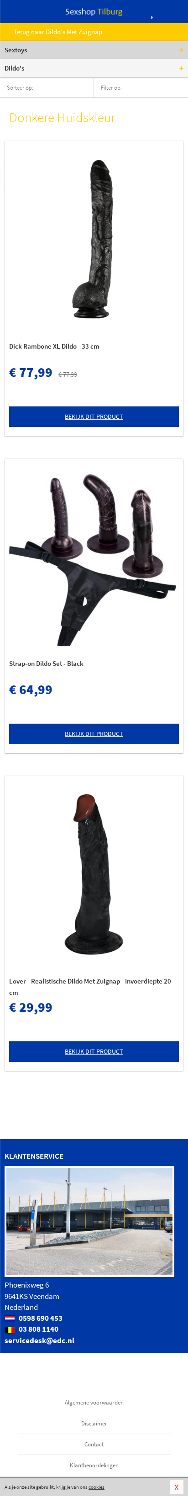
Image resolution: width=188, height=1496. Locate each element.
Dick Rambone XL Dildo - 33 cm (54, 346)
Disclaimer (94, 1423)
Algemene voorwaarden (94, 1402)
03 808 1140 (37, 1329)
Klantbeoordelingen (94, 1465)
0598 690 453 (40, 1318)
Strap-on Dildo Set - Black (46, 663)
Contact (94, 1444)
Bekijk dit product (94, 416)
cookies (96, 1487)
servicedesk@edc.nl (39, 1340)
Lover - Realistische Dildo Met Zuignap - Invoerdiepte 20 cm (90, 987)
